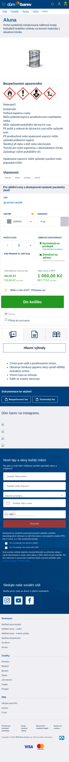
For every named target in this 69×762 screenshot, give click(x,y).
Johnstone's (7, 680)
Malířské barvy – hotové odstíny (15, 633)
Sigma (4, 675)
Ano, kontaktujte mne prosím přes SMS (24, 547)
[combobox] (9, 514)
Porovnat (11, 314)
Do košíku (32, 302)
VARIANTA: (42, 214)
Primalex (5, 662)
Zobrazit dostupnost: (50, 238)
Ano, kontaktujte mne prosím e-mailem (23, 543)
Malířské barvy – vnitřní (12, 629)
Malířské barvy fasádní (11, 624)
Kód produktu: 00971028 (17, 254)
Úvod (4, 11)
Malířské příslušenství (11, 638)
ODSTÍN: (7, 214)
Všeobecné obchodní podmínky (6, 728)
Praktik (5, 684)
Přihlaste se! (38, 290)
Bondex (5, 671)
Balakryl (5, 666)
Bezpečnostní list (18, 399)
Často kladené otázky (24, 728)
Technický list (47, 399)
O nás (4, 712)
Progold (5, 689)
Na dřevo (6, 643)
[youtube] (18, 600)
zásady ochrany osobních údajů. (16, 561)
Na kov (26, 11)
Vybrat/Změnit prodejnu (52, 249)
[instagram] (7, 600)
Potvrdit (34, 523)
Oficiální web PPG (9, 703)
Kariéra (5, 708)
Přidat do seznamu (19, 320)
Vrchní (36, 11)
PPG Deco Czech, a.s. (24, 737)
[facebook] (30, 600)
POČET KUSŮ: (10, 238)
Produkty (15, 11)
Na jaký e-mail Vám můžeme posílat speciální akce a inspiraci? (30, 467)
